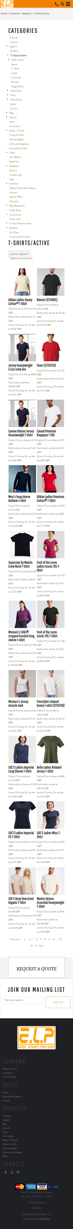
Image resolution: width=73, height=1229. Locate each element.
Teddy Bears (15, 210)
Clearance (14, 201)
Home (4, 13)
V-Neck (15, 68)
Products (15, 13)
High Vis (13, 161)
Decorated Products (12, 1096)
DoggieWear (17, 86)
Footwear (13, 183)
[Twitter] (12, 1172)
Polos (13, 95)
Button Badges (16, 139)
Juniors (14, 108)
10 (45, 939)
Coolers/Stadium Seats (20, 223)
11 (49, 939)
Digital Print (14, 308)
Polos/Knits (16, 99)
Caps (11, 179)
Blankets (13, 228)
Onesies (13, 192)
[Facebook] (5, 1172)
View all (13, 38)
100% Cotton (17, 60)
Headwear (14, 166)
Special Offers (16, 197)
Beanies (13, 170)
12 (54, 939)
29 (60, 939)
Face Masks (15, 157)
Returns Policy (10, 1069)
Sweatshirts (16, 91)
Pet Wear (13, 232)
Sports (14, 64)
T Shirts (13, 42)
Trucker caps (15, 175)
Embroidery (14, 317)
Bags (11, 113)
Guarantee (8, 1073)
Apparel (26, 13)
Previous (14, 939)
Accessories (15, 215)
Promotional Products (20, 237)
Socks (13, 104)
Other (12, 153)
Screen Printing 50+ (18, 325)
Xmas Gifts (15, 219)
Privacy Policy (10, 1077)
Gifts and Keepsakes (19, 144)
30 (31, 946)
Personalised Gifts (18, 148)
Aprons (13, 117)
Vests (12, 122)
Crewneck (16, 77)
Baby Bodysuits (17, 206)
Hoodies (14, 51)
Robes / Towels (16, 131)
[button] (62, 4)
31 (36, 946)
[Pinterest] (18, 1172)
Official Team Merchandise (22, 188)
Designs (7, 1100)
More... (6, 1156)
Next (41, 946)
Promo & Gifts (16, 135)
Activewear (14, 126)
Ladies (14, 73)
